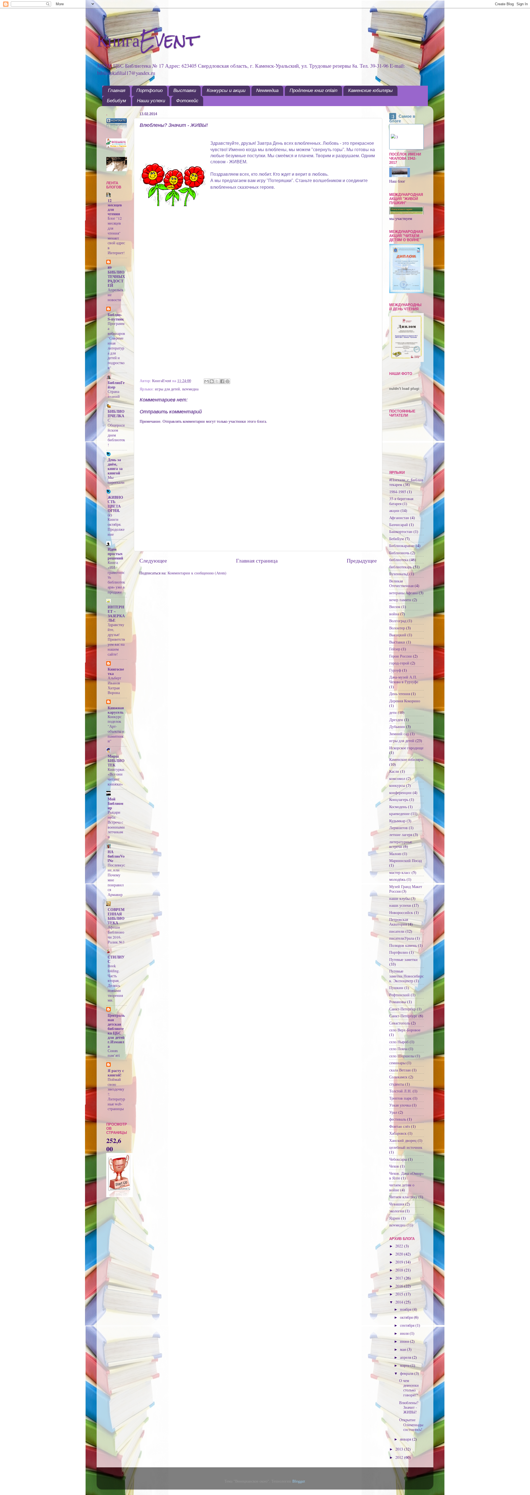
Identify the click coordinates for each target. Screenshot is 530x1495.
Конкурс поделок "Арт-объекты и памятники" (116, 729)
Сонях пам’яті (114, 1053)
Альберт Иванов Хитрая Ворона (114, 685)
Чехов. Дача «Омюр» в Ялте (406, 1176)
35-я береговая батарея (401, 501)
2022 (399, 1246)
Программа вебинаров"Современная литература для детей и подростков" (116, 345)
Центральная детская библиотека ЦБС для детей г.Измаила (116, 1030)
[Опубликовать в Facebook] (222, 381)
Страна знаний (114, 394)
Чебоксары (398, 1159)
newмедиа (190, 389)
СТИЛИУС (116, 959)
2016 (399, 1286)
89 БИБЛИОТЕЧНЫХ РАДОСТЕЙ (116, 276)
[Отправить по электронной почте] (206, 381)
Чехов (394, 1166)
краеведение (399, 813)
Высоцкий (397, 634)
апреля (406, 1357)
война (394, 613)
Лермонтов (398, 827)
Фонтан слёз (399, 1126)
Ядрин (394, 1218)
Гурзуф (395, 670)
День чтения (399, 693)
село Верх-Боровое (404, 1029)
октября (407, 1317)
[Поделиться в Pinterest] (227, 381)
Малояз (395, 853)
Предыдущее (362, 560)
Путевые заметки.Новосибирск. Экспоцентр (406, 975)
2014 (399, 1302)
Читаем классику (403, 1196)
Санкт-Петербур (402, 1008)
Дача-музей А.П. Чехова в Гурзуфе (403, 679)
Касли (394, 771)
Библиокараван (402, 545)
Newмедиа (267, 90)
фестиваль (397, 1119)
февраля (407, 1373)
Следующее (153, 560)
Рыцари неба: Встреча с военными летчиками (116, 824)
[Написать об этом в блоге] (211, 381)
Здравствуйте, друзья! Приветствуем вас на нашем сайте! (116, 639)
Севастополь (399, 1023)
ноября (406, 1309)
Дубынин (397, 726)
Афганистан (399, 517)
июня (405, 1341)
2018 (399, 1270)
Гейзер (394, 648)
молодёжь (397, 879)
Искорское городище (406, 747)
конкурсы (397, 785)
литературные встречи (400, 844)
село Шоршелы (401, 1055)
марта (405, 1365)
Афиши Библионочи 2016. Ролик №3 (116, 934)
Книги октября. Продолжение (116, 527)
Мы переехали (116, 480)
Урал (393, 1112)
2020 (399, 1254)
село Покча (398, 1048)
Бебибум (116, 100)
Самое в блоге (402, 118)
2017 (399, 1278)
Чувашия (396, 1204)
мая (403, 1349)
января (406, 1439)
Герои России (400, 656)
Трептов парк (400, 1098)
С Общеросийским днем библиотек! (116, 432)
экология (396, 1210)
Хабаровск (398, 1133)
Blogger (298, 1481)
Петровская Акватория (398, 922)
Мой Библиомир (115, 803)
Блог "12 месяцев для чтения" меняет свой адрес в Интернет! (116, 235)
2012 (399, 1457)
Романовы (397, 1001)
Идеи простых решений (115, 553)
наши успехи (400, 905)
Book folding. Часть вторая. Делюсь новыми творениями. (115, 983)
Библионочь (399, 552)
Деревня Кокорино (404, 700)
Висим (394, 606)
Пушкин (396, 987)
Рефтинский (399, 994)
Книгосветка (116, 671)
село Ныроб (399, 1041)
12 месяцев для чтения (115, 207)
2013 (399, 1449)
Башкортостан (400, 531)
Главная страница (257, 560)
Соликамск (398, 1076)
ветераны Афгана (403, 592)
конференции (400, 792)
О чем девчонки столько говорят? (409, 1387)
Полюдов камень (403, 945)
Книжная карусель (116, 710)
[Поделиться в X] (217, 381)
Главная (116, 90)
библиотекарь (400, 566)
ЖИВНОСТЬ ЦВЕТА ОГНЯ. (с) (115, 506)
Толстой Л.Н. (400, 1091)
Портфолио (149, 90)
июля (405, 1333)
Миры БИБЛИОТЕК (116, 760)
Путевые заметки (403, 959)
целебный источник (405, 1147)
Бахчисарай (398, 524)
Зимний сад (399, 733)
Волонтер (397, 627)
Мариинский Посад (405, 860)
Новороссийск (401, 912)
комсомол (397, 778)
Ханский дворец (403, 1140)
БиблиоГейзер (116, 385)
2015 (399, 1294)
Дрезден (396, 719)
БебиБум (396, 538)
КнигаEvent (147, 39)
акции (394, 510)
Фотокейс (187, 100)
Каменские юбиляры (370, 90)
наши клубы (399, 898)
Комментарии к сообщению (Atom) (197, 573)
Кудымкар (397, 820)
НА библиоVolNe (116, 856)
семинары (397, 1062)
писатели (396, 931)
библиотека (398, 559)
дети (393, 712)
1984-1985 (397, 491)
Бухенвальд (398, 573)
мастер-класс (399, 872)
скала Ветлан (400, 1070)
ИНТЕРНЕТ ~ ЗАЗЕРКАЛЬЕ (116, 613)
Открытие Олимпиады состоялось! (411, 1424)
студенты (396, 1084)
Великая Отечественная (401, 583)
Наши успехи (151, 100)
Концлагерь (398, 799)
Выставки (184, 90)
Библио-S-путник (116, 317)
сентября (407, 1325)
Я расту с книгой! (116, 1073)
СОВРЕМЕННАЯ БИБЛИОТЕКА (116, 916)
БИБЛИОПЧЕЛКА (116, 413)
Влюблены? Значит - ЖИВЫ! (408, 1407)
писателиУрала (401, 938)
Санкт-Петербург (403, 1015)
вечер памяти (400, 599)
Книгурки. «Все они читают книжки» (116, 777)
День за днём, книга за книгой (115, 466)
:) (392, 116)
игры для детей (167, 389)
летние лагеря (400, 834)
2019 (399, 1262)
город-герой (399, 663)
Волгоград (397, 620)
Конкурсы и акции (226, 90)
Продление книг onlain (313, 90)
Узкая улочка (400, 1105)
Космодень (398, 806)
